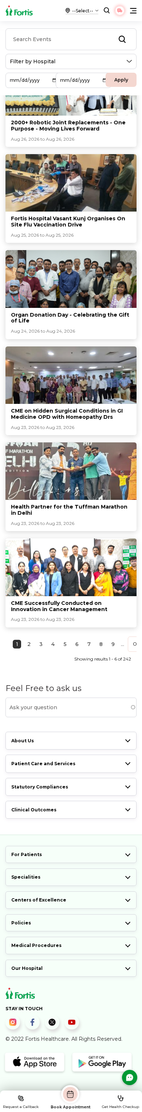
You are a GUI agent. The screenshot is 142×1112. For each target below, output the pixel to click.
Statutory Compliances (39, 787)
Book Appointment (70, 1107)
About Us (22, 740)
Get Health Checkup (120, 1106)
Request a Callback (21, 1106)
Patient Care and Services (43, 763)
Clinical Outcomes (33, 809)
